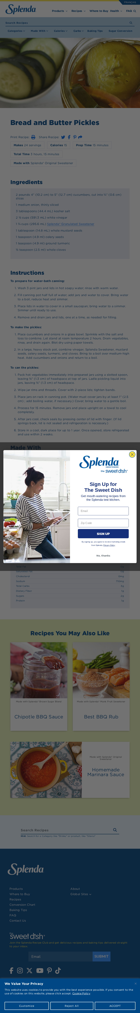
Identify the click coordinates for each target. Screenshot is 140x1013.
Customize (26, 1005)
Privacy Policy (109, 545)
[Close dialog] (132, 454)
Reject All (72, 1005)
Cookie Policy (81, 993)
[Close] (136, 984)
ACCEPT (115, 1005)
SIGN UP (103, 533)
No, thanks (103, 555)
